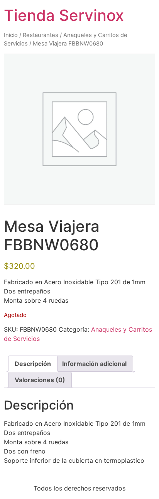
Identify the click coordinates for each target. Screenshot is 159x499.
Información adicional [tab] (94, 364)
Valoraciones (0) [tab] (40, 380)
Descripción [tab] (33, 364)
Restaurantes (40, 35)
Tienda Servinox (64, 15)
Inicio (11, 35)
